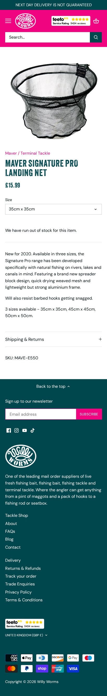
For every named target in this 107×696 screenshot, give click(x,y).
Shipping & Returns (24, 339)
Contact (13, 547)
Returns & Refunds (23, 568)
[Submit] (96, 37)
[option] (53, 100)
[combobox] (47, 37)
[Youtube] (24, 430)
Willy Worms (47, 681)
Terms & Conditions (24, 600)
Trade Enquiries (20, 584)
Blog (9, 539)
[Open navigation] (8, 21)
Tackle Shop (16, 515)
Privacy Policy (18, 592)
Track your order (20, 576)
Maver (11, 153)
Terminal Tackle (35, 153)
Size (8, 200)
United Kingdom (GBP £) (24, 635)
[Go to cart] (96, 21)
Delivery (13, 560)
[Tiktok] (32, 430)
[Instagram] (16, 430)
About (11, 523)
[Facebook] (8, 430)
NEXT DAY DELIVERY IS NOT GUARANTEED (54, 5)
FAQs (10, 531)
